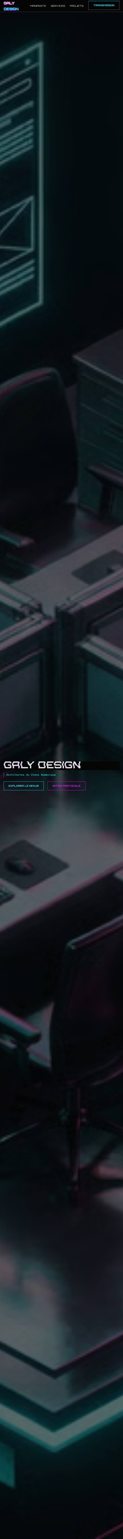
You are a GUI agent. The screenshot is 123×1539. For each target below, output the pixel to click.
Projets (77, 5)
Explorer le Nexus (24, 785)
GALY (11, 6)
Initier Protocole (66, 785)
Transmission (103, 5)
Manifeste (38, 5)
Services (58, 5)
